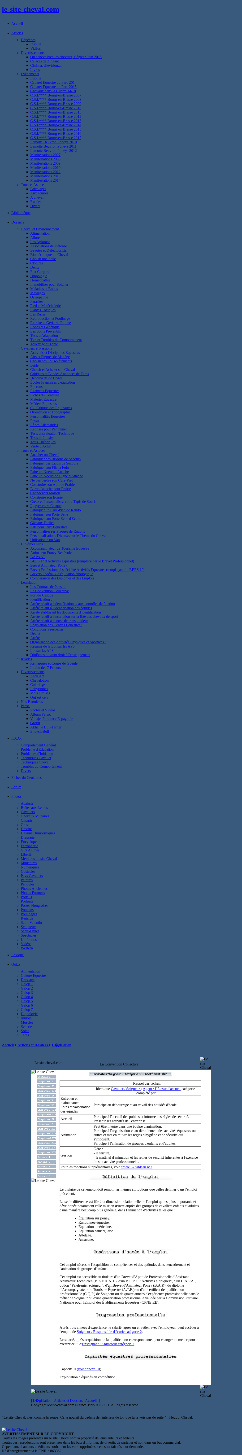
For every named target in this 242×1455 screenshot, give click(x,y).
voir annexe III (89, 1369)
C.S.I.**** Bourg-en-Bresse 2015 (55, 129)
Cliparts (26, 820)
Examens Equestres (44, 391)
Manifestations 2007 (45, 155)
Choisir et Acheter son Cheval (52, 370)
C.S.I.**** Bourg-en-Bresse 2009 (55, 104)
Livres (35, 70)
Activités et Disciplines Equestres (55, 353)
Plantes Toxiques (43, 310)
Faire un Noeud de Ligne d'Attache (56, 476)
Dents (34, 267)
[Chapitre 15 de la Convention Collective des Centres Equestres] (46, 1148)
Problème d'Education (37, 749)
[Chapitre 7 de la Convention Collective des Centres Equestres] (46, 1110)
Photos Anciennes (34, 888)
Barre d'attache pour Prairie (50, 489)
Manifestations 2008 (45, 159)
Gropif (35, 723)
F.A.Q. (16, 738)
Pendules (27, 884)
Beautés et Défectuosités (48, 250)
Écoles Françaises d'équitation (52, 382)
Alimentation (40, 233)
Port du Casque (41, 595)
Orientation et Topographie (50, 412)
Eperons (36, 387)
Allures (35, 238)
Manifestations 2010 (45, 168)
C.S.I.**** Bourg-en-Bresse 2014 (55, 125)
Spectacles (28, 935)
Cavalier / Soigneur (126, 1089)
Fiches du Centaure (44, 395)
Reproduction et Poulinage (50, 318)
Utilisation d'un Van (45, 540)
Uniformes (29, 940)
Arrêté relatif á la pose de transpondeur (59, 621)
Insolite (35, 44)
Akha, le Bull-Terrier (45, 727)
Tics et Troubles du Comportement (56, 340)
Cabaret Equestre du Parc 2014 (53, 82)
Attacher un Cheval (44, 455)
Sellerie (26, 1027)
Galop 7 (27, 1010)
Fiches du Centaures (26, 778)
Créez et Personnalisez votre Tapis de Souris (63, 502)
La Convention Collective (49, 591)
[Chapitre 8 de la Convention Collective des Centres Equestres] (46, 1115)
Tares (25, 1035)
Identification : (41, 599)
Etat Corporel (40, 272)
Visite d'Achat (40, 446)
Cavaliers (28, 812)
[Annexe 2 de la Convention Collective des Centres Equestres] (46, 1162)
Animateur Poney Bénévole (51, 553)
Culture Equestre (33, 975)
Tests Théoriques (43, 442)
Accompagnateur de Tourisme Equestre (59, 548)
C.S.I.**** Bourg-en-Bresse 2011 (55, 112)
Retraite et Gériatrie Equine (50, 323)
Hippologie (38, 276)
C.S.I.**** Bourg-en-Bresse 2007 (55, 95)
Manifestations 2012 (45, 172)
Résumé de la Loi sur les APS (52, 646)
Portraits (27, 901)
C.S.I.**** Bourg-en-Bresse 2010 (55, 108)
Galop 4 (27, 997)
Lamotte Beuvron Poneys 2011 (53, 146)
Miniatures (29, 863)
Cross (25, 825)
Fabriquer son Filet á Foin (49, 467)
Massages (37, 293)
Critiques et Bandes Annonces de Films (59, 374)
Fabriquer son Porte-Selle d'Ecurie (55, 519)
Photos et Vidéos (42, 710)
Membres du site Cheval (39, 859)
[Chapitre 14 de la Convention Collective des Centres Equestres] (46, 1143)
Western (27, 948)
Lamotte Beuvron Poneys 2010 (53, 142)
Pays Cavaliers (32, 876)
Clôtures (36, 263)
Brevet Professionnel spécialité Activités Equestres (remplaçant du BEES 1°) (87, 570)
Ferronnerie (29, 846)
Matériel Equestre (43, 399)
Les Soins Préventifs (45, 331)
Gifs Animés (30, 850)
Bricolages (38, 189)
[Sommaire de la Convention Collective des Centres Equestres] (46, 1077)
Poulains (27, 910)
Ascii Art (37, 676)
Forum (16, 787)
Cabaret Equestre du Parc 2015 (53, 87)
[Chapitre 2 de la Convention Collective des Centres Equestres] (46, 1087)
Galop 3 (27, 992)
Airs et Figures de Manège (50, 357)
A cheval (36, 197)
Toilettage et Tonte (44, 344)
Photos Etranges (33, 893)
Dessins (26, 829)
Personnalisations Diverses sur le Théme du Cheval (68, 536)
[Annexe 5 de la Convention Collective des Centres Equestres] (46, 1177)
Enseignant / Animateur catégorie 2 (108, 1344)
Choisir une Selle (43, 259)
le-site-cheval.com (30, 9)
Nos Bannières (32, 702)
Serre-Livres (30, 931)
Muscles (27, 1022)
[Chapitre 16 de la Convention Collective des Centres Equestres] (46, 1153)
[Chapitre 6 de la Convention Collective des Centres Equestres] (46, 1106)
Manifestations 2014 (45, 180)
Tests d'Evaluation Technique (52, 433)
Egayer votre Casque (45, 506)
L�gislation (61, 1045)
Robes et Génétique (45, 327)
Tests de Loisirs (41, 438)
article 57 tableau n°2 (136, 1167)
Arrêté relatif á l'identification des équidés (61, 608)
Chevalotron (39, 680)
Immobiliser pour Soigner (49, 284)
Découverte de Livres (46, 378)
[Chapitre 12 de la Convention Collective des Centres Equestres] (46, 1134)
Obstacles (28, 871)
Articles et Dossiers (33, 1045)
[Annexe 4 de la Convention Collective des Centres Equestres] (46, 1172)
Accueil (17, 24)
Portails (26, 897)
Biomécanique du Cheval (49, 255)
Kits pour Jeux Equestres (48, 527)
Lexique (17, 955)
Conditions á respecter (46, 629)
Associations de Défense (48, 246)
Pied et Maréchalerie (45, 306)
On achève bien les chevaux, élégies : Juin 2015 (66, 57)
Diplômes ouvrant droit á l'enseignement (60, 655)
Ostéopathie (39, 297)
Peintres (27, 880)
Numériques (30, 867)
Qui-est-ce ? (39, 697)
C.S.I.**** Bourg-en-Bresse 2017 (55, 138)
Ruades (35, 202)
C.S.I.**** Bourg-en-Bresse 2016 (55, 133)
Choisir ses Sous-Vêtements (51, 361)
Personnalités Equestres (47, 416)
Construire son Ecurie (46, 497)
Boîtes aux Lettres (34, 808)
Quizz (15, 964)
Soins (25, 1031)
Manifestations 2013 (45, 176)
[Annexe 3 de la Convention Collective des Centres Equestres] (46, 1167)
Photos (16, 796)
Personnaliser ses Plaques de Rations (57, 531)
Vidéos (35, 48)
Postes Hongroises (34, 905)
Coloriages (38, 685)
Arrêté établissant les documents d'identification (65, 612)
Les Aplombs (40, 242)
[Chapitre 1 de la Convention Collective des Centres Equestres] (46, 1082)
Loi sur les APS (42, 651)
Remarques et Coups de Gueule (54, 663)
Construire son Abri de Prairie (52, 484)
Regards (27, 918)
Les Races (38, 314)
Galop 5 (27, 1001)
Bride (34, 365)
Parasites (36, 301)
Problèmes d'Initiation (37, 754)
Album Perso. (40, 714)
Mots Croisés (40, 693)
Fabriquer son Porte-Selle (49, 514)
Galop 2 (27, 988)
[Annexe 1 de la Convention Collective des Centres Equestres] (46, 1158)
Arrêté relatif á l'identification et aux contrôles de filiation (72, 604)
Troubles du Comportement (41, 766)
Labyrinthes (39, 689)
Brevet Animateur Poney (48, 565)
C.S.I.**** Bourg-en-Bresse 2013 (55, 121)
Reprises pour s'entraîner (48, 429)
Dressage (28, 837)
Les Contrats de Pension (48, 587)
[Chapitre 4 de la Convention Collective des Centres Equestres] (46, 1096)
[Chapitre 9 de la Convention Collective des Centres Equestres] (46, 1120)
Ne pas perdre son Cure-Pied (51, 480)
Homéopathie (40, 280)
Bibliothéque (20, 213)
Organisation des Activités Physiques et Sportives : (68, 642)
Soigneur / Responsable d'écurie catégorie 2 (109, 1332)
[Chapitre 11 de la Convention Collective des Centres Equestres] (46, 1129)
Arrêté (35, 638)
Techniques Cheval (35, 762)
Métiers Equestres (43, 404)
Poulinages (29, 914)
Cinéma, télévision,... (46, 65)
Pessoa (35, 421)
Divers (35, 206)
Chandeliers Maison (45, 493)
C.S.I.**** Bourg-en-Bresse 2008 (55, 99)
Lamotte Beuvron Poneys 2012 (53, 151)
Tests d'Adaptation (44, 335)
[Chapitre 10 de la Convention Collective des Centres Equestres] (46, 1124)
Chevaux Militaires (35, 816)
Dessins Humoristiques (38, 833)
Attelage (27, 803)
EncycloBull (39, 731)
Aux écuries (39, 193)
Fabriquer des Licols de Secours (54, 463)
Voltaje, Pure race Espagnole (51, 719)
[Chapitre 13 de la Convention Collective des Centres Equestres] (46, 1139)
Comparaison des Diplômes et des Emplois (62, 578)
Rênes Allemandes (44, 425)
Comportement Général (38, 745)
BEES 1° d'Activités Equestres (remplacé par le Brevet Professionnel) (82, 561)
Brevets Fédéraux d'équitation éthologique (61, 574)
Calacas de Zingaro (44, 61)
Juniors (26, 1018)
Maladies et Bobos (44, 289)
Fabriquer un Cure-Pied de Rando (55, 510)
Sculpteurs (28, 927)
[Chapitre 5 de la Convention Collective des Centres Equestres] (46, 1101)
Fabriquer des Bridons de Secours (55, 459)
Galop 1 (27, 984)
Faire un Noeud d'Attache (49, 472)
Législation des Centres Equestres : (56, 625)
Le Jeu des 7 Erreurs (45, 668)
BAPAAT (37, 557)
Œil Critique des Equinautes (51, 408)
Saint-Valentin (31, 922)
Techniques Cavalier (36, 758)
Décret (35, 633)
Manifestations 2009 (45, 163)
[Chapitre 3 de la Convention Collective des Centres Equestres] (46, 1091)
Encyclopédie (31, 842)
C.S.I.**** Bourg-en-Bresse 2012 (55, 116)
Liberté (26, 854)
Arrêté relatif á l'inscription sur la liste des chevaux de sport (74, 616)
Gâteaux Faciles (42, 523)
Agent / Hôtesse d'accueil (162, 1089)
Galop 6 (27, 1005)
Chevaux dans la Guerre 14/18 (53, 91)
